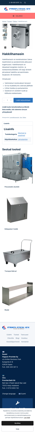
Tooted (16, 335)
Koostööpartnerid (13, 342)
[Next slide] (5, 48)
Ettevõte (11, 338)
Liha (21, 117)
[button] (5, 30)
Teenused (24, 335)
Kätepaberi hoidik (11, 229)
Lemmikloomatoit (14, 117)
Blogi (17, 338)
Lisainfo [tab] (6, 123)
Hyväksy (18, 423)
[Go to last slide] (5, 25)
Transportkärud (11, 271)
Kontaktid (24, 342)
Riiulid (7, 310)
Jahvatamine (23, 139)
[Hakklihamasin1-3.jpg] (20, 36)
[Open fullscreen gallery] (31, 46)
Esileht (9, 335)
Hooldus (24, 338)
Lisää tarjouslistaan (23, 100)
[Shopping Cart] (21, 2)
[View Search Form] (25, 2)
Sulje (17, 429)
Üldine (24, 117)
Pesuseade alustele (12, 187)
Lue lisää (27, 417)
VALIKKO (19, 16)
